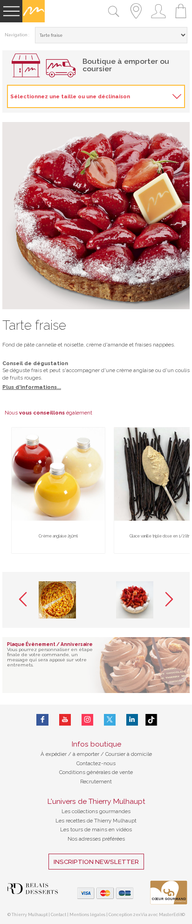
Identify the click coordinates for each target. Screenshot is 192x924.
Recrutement (96, 781)
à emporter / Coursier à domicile (111, 754)
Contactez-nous (96, 763)
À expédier (54, 754)
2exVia (140, 914)
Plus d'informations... (31, 387)
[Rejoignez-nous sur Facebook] (42, 720)
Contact (58, 914)
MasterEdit (170, 914)
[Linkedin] (132, 720)
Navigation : (17, 35)
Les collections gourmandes (96, 811)
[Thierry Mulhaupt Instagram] (87, 720)
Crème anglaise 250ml (58, 536)
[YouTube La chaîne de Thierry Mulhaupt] (65, 720)
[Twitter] (110, 720)
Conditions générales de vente (96, 772)
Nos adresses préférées (96, 839)
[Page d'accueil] (33, 20)
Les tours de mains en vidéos (96, 829)
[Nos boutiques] (136, 20)
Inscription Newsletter (96, 861)
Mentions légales (87, 914)
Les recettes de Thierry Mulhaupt (96, 820)
